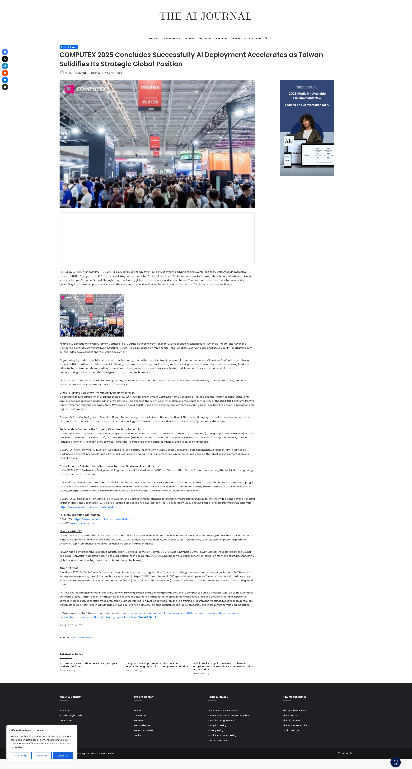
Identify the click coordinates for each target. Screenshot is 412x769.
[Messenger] (5, 80)
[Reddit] (5, 73)
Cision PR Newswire (74, 73)
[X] (339, 753)
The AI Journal (290, 715)
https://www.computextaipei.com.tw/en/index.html (91, 507)
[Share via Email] (5, 87)
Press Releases (142, 725)
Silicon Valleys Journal (295, 710)
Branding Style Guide (71, 715)
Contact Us (252, 38)
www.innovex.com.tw (82, 523)
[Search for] (266, 38)
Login (236, 38)
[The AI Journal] (206, 16)
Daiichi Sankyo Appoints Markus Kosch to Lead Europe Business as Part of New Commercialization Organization (223, 666)
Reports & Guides (143, 730)
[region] (41, 744)
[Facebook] (5, 52)
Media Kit (205, 38)
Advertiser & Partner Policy (223, 710)
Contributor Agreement (221, 720)
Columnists (170, 38)
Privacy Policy (215, 730)
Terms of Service (217, 740)
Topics (151, 38)
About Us (64, 710)
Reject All (42, 755)
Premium (221, 38)
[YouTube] (347, 753)
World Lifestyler (291, 730)
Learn (189, 38)
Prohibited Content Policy (222, 735)
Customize (21, 755)
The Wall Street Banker (295, 725)
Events (137, 710)
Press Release (68, 47)
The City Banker (291, 720)
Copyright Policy (217, 725)
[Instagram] (350, 753)
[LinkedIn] (343, 753)
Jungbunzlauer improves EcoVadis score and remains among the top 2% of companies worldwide (157, 665)
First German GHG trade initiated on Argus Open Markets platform (88, 665)
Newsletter (140, 715)
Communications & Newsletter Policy (228, 715)
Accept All (63, 755)
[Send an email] (85, 73)
